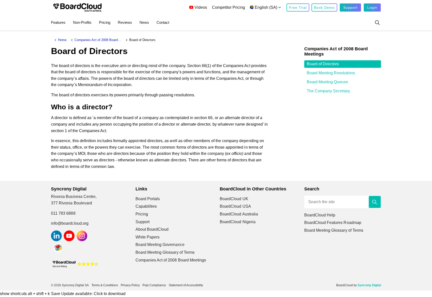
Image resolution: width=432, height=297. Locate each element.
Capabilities (146, 206)
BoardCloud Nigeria (238, 222)
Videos (200, 7)
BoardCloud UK (234, 199)
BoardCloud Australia (239, 214)
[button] (374, 202)
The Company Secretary (328, 91)
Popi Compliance (154, 285)
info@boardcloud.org (69, 223)
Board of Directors (323, 64)
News (144, 22)
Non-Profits (82, 22)
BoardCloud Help (320, 215)
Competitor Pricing (228, 7)
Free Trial (298, 8)
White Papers (148, 237)
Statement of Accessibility (186, 285)
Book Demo (324, 8)
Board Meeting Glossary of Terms (165, 252)
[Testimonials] (75, 263)
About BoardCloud (152, 229)
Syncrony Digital (369, 285)
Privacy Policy (130, 285)
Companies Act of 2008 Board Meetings (171, 260)
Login (372, 8)
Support (350, 8)
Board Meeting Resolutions (331, 73)
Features (58, 22)
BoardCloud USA (235, 206)
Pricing (104, 22)
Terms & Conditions (105, 285)
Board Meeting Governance (160, 244)
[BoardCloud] (77, 8)
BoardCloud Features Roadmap (332, 222)
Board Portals (148, 199)
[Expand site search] (377, 22)
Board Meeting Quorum (327, 82)
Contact (162, 22)
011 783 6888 (63, 213)
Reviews (125, 22)
